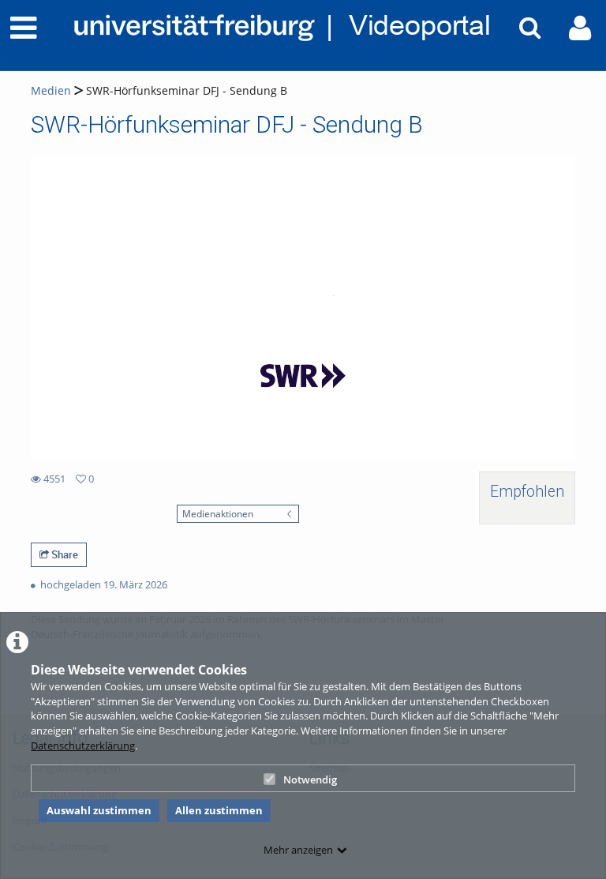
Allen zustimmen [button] (219, 810)
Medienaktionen (217, 513)
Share (63, 554)
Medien (51, 90)
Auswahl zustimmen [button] (99, 810)
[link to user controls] (580, 28)
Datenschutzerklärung (83, 745)
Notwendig (310, 779)
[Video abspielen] (303, 308)
